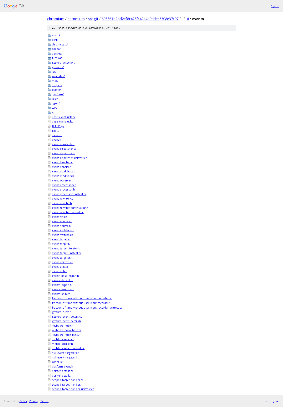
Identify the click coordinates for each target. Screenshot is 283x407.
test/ (55, 99)
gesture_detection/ (63, 62)
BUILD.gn (58, 126)
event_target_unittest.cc (66, 253)
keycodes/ (58, 76)
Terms (44, 401)
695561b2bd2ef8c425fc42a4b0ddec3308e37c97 (140, 18)
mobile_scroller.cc (63, 339)
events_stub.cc (61, 294)
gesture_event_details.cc (67, 316)
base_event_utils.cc (63, 117)
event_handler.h (61, 167)
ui (187, 18)
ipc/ (54, 71)
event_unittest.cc (62, 262)
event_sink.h (59, 217)
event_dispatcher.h (63, 153)
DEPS (55, 130)
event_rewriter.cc (62, 198)
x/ (53, 112)
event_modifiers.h (63, 176)
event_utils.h (59, 271)
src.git (93, 18)
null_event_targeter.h (65, 357)
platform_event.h (62, 366)
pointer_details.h (62, 375)
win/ (54, 108)
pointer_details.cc (62, 371)
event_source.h (61, 226)
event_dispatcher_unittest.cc (69, 158)
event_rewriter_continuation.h (70, 208)
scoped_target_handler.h (67, 384)
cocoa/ (56, 49)
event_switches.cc (63, 230)
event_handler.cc (62, 162)
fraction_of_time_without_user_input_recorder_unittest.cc (87, 307)
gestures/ (58, 67)
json (276, 401)
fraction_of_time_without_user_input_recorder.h (81, 303)
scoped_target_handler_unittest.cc (73, 389)
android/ (57, 35)
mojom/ (57, 85)
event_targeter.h (62, 257)
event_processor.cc (64, 185)
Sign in (275, 6)
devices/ (57, 53)
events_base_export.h (65, 276)
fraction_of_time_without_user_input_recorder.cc (82, 298)
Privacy (33, 401)
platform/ (58, 94)
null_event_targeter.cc (65, 353)
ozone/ (56, 89)
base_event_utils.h (63, 121)
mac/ (55, 80)
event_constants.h (63, 144)
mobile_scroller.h (62, 344)
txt (267, 401)
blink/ (55, 40)
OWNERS (58, 362)
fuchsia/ (57, 58)
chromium (55, 18)
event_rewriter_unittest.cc (68, 212)
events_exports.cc (63, 289)
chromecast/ (60, 44)
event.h (56, 139)
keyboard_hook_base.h (66, 335)
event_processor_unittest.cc (69, 194)
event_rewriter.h (62, 203)
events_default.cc (62, 280)
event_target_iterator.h (66, 248)
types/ (56, 103)
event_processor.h (63, 189)
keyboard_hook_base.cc (66, 330)
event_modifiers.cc (63, 171)
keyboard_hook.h (62, 325)
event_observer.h (62, 180)
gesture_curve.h (61, 312)
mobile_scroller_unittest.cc (68, 348)
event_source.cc (62, 221)
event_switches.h (62, 235)
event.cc (57, 135)
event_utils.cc (60, 267)
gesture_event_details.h (66, 321)
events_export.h (62, 285)
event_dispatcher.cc (64, 148)
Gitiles (23, 401)
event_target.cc (61, 239)
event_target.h (61, 244)
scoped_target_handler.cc (67, 380)
